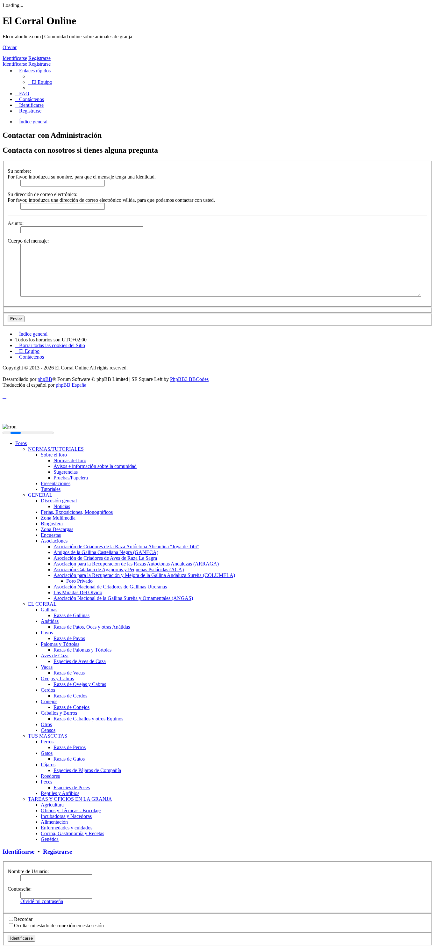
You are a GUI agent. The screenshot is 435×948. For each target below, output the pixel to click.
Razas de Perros (69, 747)
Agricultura (52, 804)
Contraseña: (20, 889)
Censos (48, 730)
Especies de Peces (71, 787)
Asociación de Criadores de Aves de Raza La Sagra (105, 558)
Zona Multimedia (58, 518)
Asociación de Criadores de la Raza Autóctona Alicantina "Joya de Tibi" (126, 546)
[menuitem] (40, 82)
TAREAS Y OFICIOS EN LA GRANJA (70, 799)
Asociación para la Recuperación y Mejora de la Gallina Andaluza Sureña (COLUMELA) (144, 575)
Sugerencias (65, 472)
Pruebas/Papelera (70, 477)
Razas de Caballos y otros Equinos (88, 718)
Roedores (50, 776)
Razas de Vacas (69, 672)
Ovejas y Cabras (57, 678)
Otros (46, 724)
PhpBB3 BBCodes (189, 379)
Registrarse (39, 58)
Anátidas (50, 621)
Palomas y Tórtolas (60, 644)
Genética (50, 839)
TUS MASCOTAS (47, 736)
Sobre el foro (54, 454)
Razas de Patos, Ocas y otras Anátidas (91, 627)
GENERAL (40, 495)
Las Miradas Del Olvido (77, 592)
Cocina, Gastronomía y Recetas (72, 833)
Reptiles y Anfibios (60, 793)
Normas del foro (69, 460)
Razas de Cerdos (70, 695)
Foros (21, 443)
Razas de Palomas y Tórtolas (82, 650)
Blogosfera (52, 523)
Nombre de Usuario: (28, 871)
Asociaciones (54, 540)
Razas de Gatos (69, 759)
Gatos (47, 753)
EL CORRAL (42, 604)
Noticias (61, 506)
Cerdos (48, 690)
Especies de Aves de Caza (79, 661)
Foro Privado (79, 581)
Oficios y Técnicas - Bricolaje (71, 810)
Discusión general (59, 500)
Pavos (47, 632)
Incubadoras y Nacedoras (66, 816)
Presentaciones (55, 483)
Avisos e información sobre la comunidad (95, 466)
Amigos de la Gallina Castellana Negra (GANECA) (105, 552)
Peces (46, 781)
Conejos (49, 701)
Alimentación (54, 822)
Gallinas (49, 609)
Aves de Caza (54, 655)
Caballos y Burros (59, 713)
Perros (47, 741)
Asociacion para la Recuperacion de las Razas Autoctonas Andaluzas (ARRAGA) (136, 563)
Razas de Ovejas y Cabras (79, 684)
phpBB (45, 379)
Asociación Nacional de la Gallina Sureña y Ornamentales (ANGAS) (123, 598)
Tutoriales (51, 489)
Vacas (47, 667)
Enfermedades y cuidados (66, 827)
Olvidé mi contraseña (41, 901)
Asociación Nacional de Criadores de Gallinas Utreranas (110, 586)
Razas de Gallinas (71, 615)
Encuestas (51, 535)
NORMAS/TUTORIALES (56, 449)
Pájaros (48, 764)
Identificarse (15, 58)
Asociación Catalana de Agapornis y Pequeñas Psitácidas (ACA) (118, 569)
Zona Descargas (57, 529)
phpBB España (71, 385)
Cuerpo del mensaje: (28, 241)
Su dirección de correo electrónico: (42, 194)
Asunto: (16, 223)
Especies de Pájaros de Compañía (87, 770)
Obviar (10, 47)
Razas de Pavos (69, 638)
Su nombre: (19, 171)
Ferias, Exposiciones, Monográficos (77, 512)
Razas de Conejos (71, 707)
